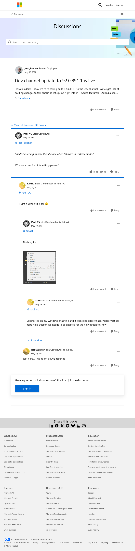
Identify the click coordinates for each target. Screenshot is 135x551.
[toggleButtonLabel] (122, 14)
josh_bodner (31, 68)
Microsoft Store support (55, 451)
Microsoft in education (97, 440)
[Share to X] (62, 425)
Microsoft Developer (54, 498)
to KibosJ (64, 221)
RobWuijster (38, 349)
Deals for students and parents (100, 472)
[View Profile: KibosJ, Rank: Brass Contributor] (22, 185)
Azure (48, 493)
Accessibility (93, 524)
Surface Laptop (10, 446)
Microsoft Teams (10, 519)
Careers (91, 493)
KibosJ (30, 183)
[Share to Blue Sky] (73, 425)
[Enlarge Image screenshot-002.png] (39, 267)
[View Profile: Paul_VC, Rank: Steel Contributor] (18, 135)
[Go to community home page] (19, 4)
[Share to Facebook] (56, 425)
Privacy (35, 542)
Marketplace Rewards (55, 524)
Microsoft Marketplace (55, 519)
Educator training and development (102, 467)
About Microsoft (94, 498)
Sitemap (7, 542)
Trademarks (77, 542)
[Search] (100, 5)
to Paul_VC (59, 183)
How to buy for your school (98, 462)
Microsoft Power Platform (14, 514)
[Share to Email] (84, 425)
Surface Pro (8, 440)
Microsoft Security (11, 498)
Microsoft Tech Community (56, 514)
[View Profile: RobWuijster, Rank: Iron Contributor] (26, 351)
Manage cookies (48, 542)
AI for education (94, 477)
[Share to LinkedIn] (51, 425)
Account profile (52, 440)
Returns (49, 456)
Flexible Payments (53, 477)
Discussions (19, 14)
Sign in (27, 388)
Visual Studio (51, 530)
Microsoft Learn (52, 503)
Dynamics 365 (9, 503)
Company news (94, 503)
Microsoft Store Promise (55, 472)
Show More (24, 98)
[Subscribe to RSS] (78, 425)
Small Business (10, 530)
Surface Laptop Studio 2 (13, 451)
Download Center (53, 446)
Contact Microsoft (21, 542)
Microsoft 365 (9, 508)
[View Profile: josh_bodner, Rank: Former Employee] (19, 70)
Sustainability (93, 530)
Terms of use (64, 542)
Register (109, 4)
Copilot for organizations (14, 456)
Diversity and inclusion (97, 519)
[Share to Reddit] (67, 425)
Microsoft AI (9, 493)
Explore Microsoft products (14, 472)
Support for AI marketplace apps (59, 508)
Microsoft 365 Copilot (12, 524)
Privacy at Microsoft (96, 508)
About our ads (117, 542)
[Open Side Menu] (12, 4)
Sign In (119, 4)
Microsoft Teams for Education (100, 451)
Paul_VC (27, 133)
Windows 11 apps (11, 477)
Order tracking (52, 462)
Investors (91, 514)
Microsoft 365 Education (98, 456)
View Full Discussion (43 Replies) (30, 124)
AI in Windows (9, 467)
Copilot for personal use (13, 462)
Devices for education (96, 446)
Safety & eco (91, 542)
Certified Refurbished (54, 467)
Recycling (104, 542)
